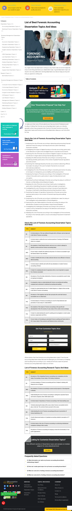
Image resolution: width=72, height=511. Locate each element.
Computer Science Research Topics (11, 84)
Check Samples (36, 5)
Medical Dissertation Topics (9, 62)
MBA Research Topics (8, 105)
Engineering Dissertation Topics (10, 47)
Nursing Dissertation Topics (9, 64)
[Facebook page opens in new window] (5, 486)
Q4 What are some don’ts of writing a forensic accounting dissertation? (46, 475)
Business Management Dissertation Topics (10, 36)
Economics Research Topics (9, 90)
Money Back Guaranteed (61, 500)
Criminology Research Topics (10, 87)
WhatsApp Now (10, 493)
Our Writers (41, 502)
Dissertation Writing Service (28, 485)
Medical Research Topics (8, 108)
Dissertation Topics (60, 5)
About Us (57, 485)
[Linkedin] (8, 486)
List (1, 116)
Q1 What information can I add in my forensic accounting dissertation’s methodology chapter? (45, 461)
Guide (2, 111)
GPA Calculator (42, 499)
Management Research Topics (10, 100)
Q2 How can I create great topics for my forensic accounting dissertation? (46, 466)
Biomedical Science (7, 75)
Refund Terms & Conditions (42, 488)
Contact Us (58, 491)
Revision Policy (42, 492)
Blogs (56, 494)
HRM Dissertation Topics (8, 54)
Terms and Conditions (60, 497)
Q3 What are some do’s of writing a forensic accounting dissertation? (45, 470)
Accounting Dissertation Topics (10, 26)
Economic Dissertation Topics (10, 42)
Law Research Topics (7, 97)
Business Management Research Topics (12, 80)
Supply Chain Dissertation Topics (10, 70)
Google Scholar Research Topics (10, 92)
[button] (48, 118)
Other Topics (5, 67)
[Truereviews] (19, 486)
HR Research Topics (7, 95)
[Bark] (16, 486)
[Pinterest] (13, 486)
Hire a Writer (12, 5)
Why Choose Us (59, 488)
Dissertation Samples (27, 493)
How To (3, 114)
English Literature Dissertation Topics (12, 49)
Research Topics (5, 73)
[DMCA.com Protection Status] (7, 497)
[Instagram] (10, 486)
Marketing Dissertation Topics (10, 59)
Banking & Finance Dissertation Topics (12, 29)
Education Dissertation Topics (10, 44)
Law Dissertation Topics (8, 57)
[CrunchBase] (5, 488)
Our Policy (40, 485)
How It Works (41, 496)
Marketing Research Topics (9, 103)
